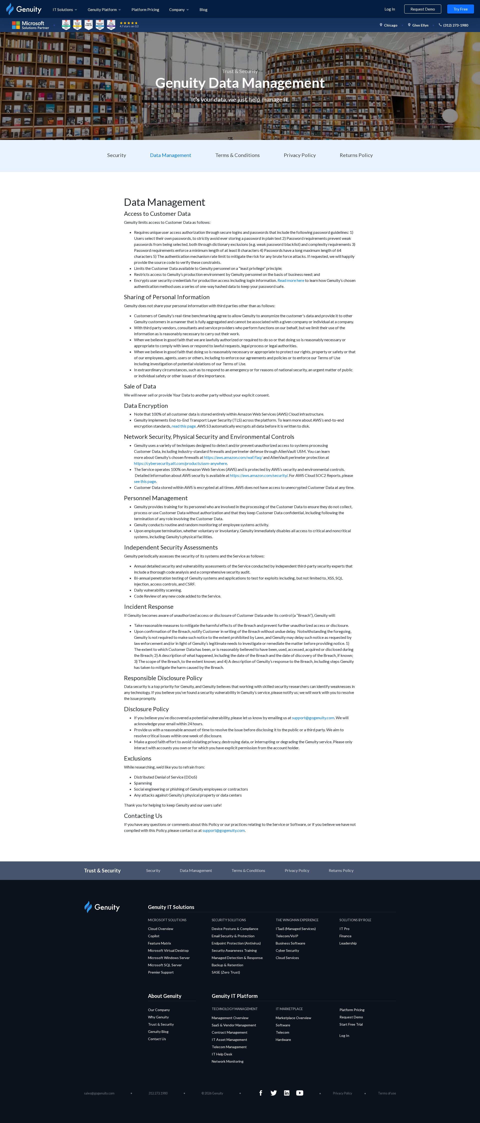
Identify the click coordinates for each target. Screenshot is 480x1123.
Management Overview (230, 1018)
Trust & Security (161, 1024)
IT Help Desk (222, 1054)
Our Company (159, 1010)
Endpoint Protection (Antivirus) (236, 943)
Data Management (170, 155)
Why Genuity (158, 1017)
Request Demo (422, 9)
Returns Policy (356, 155)
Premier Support (161, 972)
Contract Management (230, 1032)
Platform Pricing (145, 9)
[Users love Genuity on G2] (88, 24)
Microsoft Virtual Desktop (168, 950)
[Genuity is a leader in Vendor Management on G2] (111, 24)
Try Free (461, 9)
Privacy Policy (300, 155)
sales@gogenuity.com (99, 1093)
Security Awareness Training (234, 950)
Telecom (282, 1032)
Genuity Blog (158, 1031)
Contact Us (157, 1039)
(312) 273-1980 (455, 25)
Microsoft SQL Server (165, 965)
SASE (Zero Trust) (226, 972)
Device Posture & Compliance (235, 928)
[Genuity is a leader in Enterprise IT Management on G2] (66, 24)
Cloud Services (287, 958)
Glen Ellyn (420, 25)
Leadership (348, 943)
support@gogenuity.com (313, 717)
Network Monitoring (228, 1061)
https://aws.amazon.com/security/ (259, 475)
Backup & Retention (227, 965)
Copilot (154, 936)
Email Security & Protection (233, 936)
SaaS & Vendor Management (234, 1025)
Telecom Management (229, 1047)
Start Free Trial (351, 1024)
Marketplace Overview (293, 1018)
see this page (145, 481)
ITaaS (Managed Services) (296, 928)
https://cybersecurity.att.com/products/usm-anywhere (180, 463)
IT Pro (345, 928)
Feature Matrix (159, 943)
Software (283, 1025)
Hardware (283, 1039)
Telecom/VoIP (287, 936)
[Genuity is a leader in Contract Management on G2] (99, 24)
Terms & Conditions (237, 155)
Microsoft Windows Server (169, 958)
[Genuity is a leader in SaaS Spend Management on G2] (77, 24)
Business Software (290, 943)
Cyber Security (287, 950)
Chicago (391, 25)
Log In (389, 9)
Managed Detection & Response (237, 958)
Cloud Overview (160, 928)
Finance (346, 936)
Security (116, 155)
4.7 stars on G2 (129, 26)
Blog (204, 9)
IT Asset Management (229, 1039)
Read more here (291, 280)
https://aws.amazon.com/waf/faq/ (233, 457)
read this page (184, 426)
